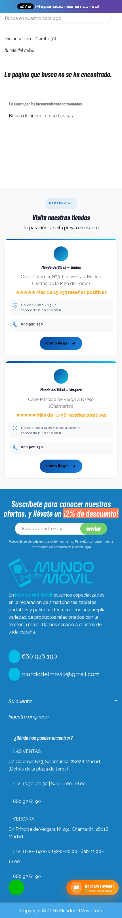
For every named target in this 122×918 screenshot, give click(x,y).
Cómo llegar (57, 343)
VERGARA (24, 819)
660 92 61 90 (27, 801)
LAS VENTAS (27, 751)
